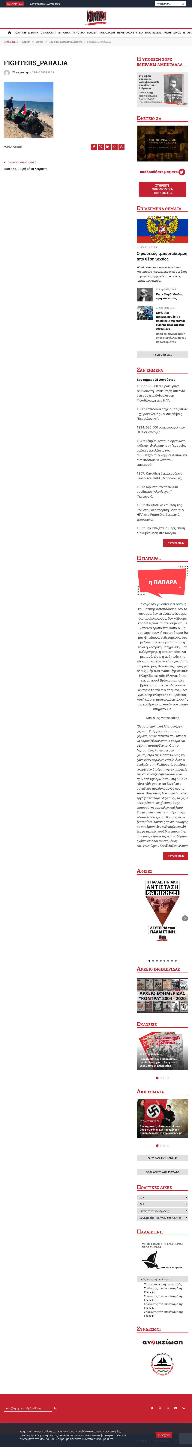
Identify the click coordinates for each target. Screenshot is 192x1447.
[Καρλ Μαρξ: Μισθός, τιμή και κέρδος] (145, 294)
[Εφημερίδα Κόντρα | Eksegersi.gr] (96, 17)
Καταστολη (107, 32)
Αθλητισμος (172, 32)
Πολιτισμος (153, 32)
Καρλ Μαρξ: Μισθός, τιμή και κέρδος (169, 296)
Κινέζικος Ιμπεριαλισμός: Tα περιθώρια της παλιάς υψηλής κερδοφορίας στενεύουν (171, 327)
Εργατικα (64, 32)
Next (185, 918)
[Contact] (175, 1408)
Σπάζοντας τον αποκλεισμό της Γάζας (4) (163, 1290)
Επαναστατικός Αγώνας (154, 1211)
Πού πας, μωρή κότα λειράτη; (25, 169)
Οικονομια (48, 32)
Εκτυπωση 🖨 (176, 543)
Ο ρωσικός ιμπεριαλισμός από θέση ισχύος (162, 256)
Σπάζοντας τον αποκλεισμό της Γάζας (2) (163, 1306)
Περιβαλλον (125, 32)
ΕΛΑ (142, 1204)
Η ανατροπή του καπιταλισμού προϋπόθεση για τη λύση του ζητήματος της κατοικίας (158, 1062)
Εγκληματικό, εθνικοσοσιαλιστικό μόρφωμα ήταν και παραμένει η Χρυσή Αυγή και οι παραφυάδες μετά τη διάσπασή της (162, 1130)
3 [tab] (164, 1078)
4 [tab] (168, 1078)
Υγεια (139, 32)
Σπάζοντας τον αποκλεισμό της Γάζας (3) (163, 1298)
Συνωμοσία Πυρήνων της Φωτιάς (161, 1217)
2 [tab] (161, 1078)
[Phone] (183, 1408)
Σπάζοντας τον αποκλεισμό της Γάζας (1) (163, 1314)
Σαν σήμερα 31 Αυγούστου (45, 3)
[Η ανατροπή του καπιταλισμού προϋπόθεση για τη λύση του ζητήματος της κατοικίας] (162, 1051)
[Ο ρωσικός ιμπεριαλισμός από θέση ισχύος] (162, 229)
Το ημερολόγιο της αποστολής (163, 1284)
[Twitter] (152, 1408)
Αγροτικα (79, 32)
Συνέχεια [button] (164, 1435)
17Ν (142, 1197)
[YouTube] (160, 1408)
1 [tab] (157, 1078)
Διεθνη (33, 32)
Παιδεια (92, 32)
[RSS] (168, 1408)
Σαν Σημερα (150, 370)
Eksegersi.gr (20, 72)
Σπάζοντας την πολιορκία (155, 1279)
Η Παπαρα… (149, 558)
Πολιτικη (20, 32)
